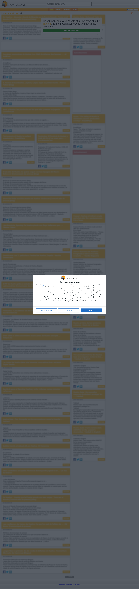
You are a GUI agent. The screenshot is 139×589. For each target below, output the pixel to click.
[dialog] (69, 294)
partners (45, 285)
